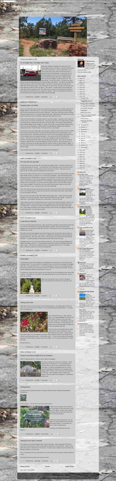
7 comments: (44, 212)
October (83, 127)
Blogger (68, 476)
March (83, 142)
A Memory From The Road (86, 325)
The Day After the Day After (29, 162)
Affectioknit (82, 273)
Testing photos (25, 387)
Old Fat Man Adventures (86, 248)
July (82, 134)
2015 (81, 96)
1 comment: (44, 295)
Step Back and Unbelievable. (86, 175)
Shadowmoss (91, 61)
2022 (81, 80)
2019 (81, 87)
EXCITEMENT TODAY (85, 249)
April (82, 140)
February (83, 145)
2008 (81, 163)
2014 (81, 150)
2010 (81, 159)
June (82, 136)
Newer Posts (25, 466)
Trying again (24, 259)
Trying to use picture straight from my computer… (37, 355)
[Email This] (54, 97)
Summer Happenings (89, 295)
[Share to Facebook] (58, 97)
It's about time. (83, 174)
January (83, 147)
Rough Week (82, 263)
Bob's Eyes (82, 310)
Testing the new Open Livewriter (31, 441)
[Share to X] (57, 97)
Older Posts (69, 466)
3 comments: (45, 461)
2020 (81, 85)
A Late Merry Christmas (28, 221)
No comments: (45, 434)
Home (47, 466)
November (84, 125)
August (83, 131)
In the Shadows (32, 8)
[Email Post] (50, 97)
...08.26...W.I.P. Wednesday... (90, 275)
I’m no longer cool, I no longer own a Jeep (34, 63)
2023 (81, 78)
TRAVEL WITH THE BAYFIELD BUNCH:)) (85, 207)
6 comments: (44, 380)
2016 (81, 94)
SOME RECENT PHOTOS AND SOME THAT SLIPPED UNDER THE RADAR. (90, 233)
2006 (81, 168)
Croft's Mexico (83, 323)
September (84, 129)
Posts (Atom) (31, 470)
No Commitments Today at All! (90, 190)
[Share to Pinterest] (60, 97)
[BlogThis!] (55, 97)
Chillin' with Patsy (84, 188)
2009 (81, 161)
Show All (94, 337)
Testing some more (26, 302)
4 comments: (44, 97)
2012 (81, 154)
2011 (80, 156)
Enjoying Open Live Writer (29, 105)
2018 (81, 89)
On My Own (82, 262)
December (84, 98)
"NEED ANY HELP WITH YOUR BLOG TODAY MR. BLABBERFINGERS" (90, 213)
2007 (81, 165)
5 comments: (44, 347)
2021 (81, 82)
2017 (81, 91)
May (82, 138)
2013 (81, 152)
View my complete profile (84, 72)
